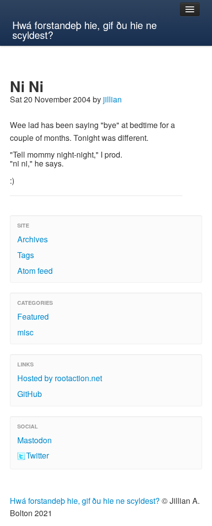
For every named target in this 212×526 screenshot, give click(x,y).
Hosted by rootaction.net (59, 378)
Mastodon (34, 440)
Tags (25, 255)
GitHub (29, 393)
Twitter (37, 455)
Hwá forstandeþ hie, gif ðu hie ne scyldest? (84, 30)
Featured (33, 316)
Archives (32, 239)
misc (25, 332)
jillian (112, 99)
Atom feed (35, 270)
